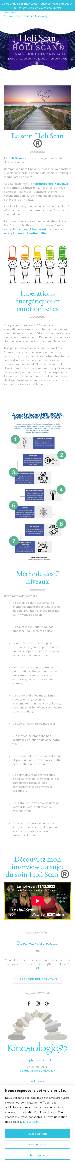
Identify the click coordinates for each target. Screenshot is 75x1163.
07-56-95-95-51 (37, 1066)
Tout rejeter (37, 1155)
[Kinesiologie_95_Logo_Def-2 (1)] (38, 1053)
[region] (37, 1124)
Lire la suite (31, 1121)
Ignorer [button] (58, 7)
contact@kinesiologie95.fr (37, 1070)
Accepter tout (37, 1133)
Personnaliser (37, 1144)
